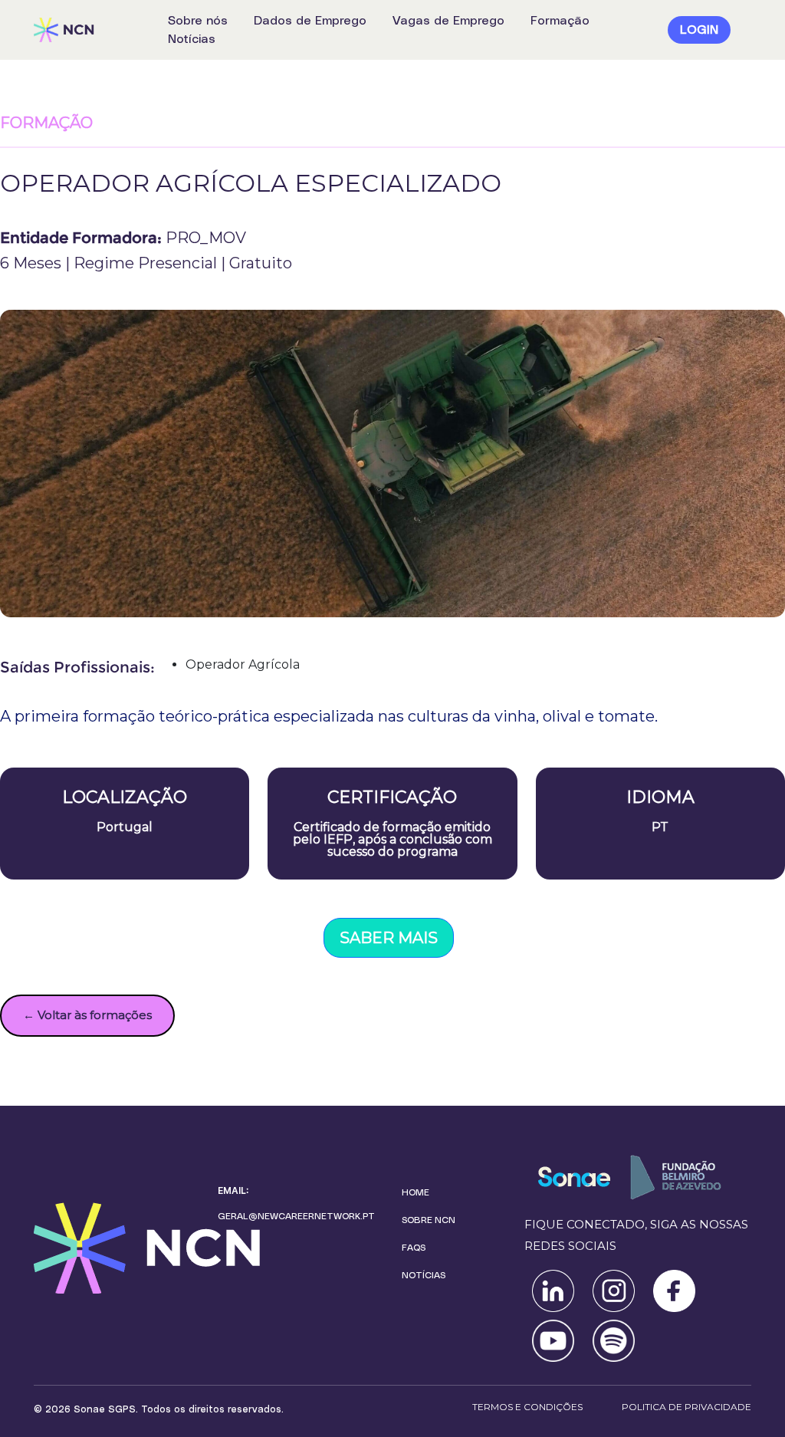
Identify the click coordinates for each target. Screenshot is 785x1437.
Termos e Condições (527, 1406)
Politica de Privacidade (686, 1406)
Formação (560, 21)
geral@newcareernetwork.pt (296, 1216)
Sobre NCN (428, 1220)
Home (415, 1192)
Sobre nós (198, 21)
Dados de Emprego (310, 21)
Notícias (191, 39)
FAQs (413, 1247)
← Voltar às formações (87, 1015)
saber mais (389, 938)
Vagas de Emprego (448, 21)
